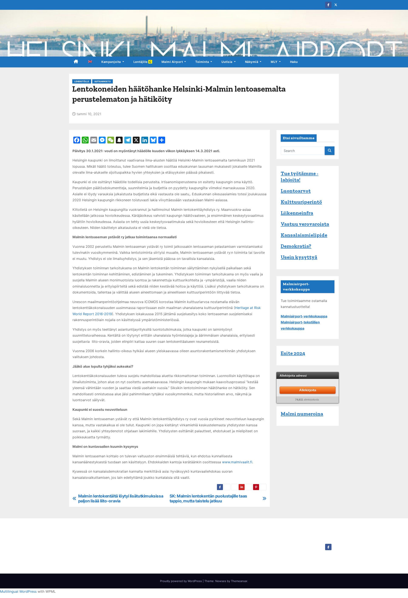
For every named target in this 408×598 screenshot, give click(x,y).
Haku (294, 62)
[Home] (76, 62)
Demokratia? (296, 246)
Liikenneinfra (297, 213)
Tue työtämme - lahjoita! (299, 176)
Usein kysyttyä (299, 257)
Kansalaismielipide (304, 235)
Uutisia (227, 62)
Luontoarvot (296, 191)
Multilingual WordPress (18, 591)
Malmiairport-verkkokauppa (304, 316)
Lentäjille (142, 62)
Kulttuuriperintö (301, 202)
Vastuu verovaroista (305, 224)
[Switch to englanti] (90, 62)
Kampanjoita (111, 62)
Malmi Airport (173, 62)
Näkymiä (252, 62)
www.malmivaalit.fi (237, 462)
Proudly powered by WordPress (181, 581)
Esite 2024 (293, 353)
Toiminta (202, 62)
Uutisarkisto (102, 81)
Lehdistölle (81, 81)
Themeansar (239, 581)
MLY (274, 62)
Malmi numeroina (302, 414)
